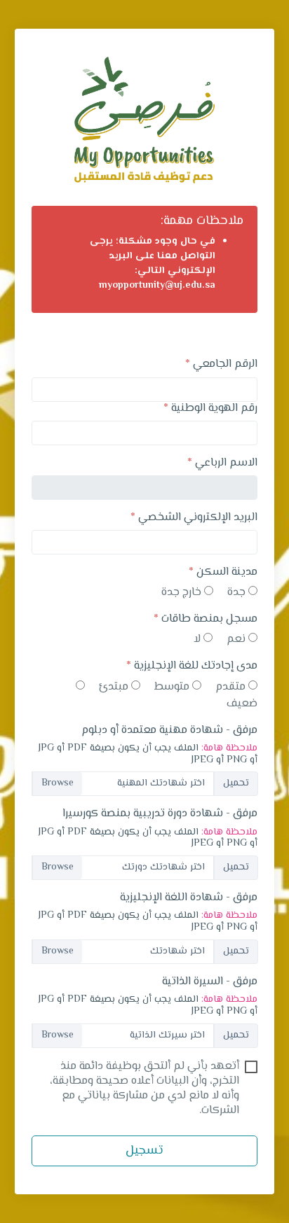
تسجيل (144, 1151)
